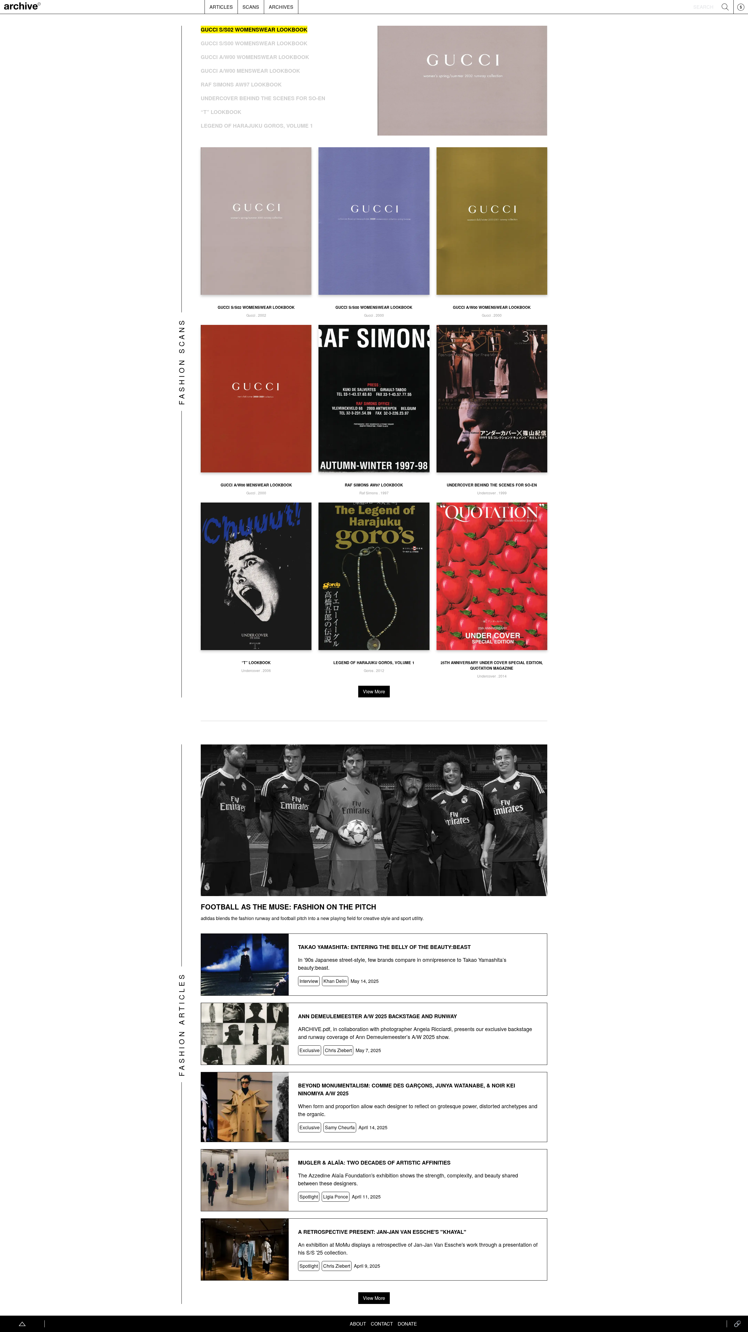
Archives (281, 7)
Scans (251, 7)
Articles (221, 7)
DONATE (407, 1323)
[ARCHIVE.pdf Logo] (22, 6)
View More (374, 691)
